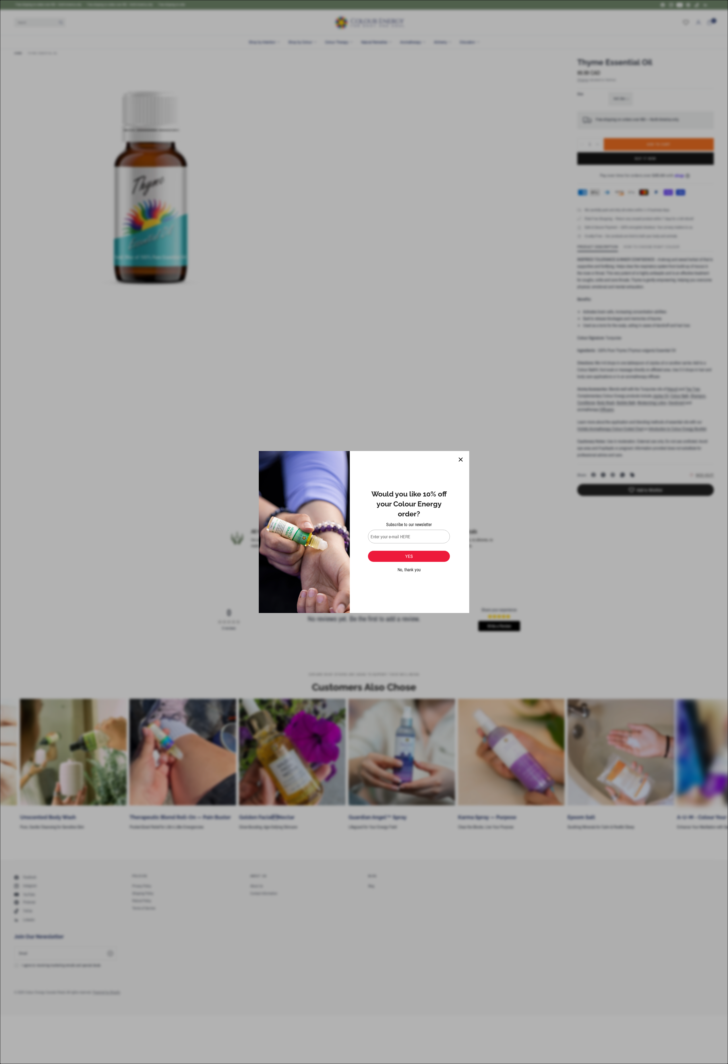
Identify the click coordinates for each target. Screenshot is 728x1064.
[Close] (461, 460)
